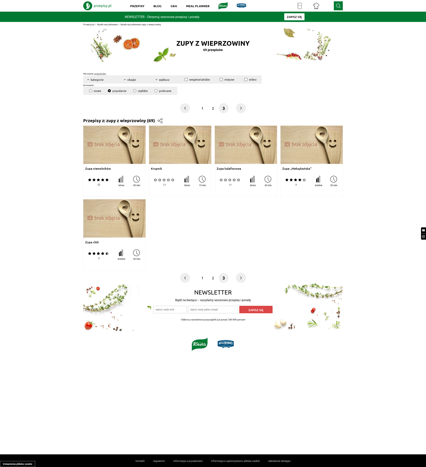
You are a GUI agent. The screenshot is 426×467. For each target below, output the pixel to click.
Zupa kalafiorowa (229, 168)
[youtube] (423, 230)
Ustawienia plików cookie (17, 464)
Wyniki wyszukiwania (107, 24)
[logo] (97, 5)
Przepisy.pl (88, 24)
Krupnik (156, 168)
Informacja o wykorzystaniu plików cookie (235, 460)
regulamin (159, 460)
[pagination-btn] (185, 108)
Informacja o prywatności (188, 460)
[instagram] (423, 237)
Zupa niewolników (98, 168)
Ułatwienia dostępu (279, 460)
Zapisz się (255, 310)
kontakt (140, 460)
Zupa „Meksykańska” (297, 168)
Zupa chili (92, 242)
